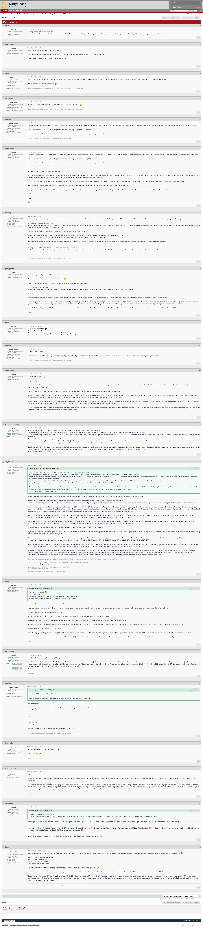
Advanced (201, 11)
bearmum (9, 803)
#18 (200, 768)
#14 (200, 581)
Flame (7, 26)
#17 (200, 743)
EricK (7, 581)
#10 (200, 345)
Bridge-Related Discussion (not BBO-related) (30, 14)
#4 (200, 98)
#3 (200, 73)
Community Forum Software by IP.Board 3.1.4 (189, 925)
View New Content (192, 14)
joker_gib (9, 743)
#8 (200, 268)
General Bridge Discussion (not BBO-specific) (58, 14)
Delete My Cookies (22, 925)
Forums (4, 10)
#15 (200, 651)
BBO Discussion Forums (9, 14)
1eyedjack (9, 462)
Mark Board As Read (33, 925)
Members (11, 10)
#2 (200, 44)
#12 (200, 424)
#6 (200, 148)
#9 (200, 322)
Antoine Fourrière (12, 424)
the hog (8, 119)
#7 (200, 213)
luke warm (9, 98)
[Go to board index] (14, 5)
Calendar (19, 10)
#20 (200, 847)
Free (7, 73)
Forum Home (13, 925)
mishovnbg (9, 651)
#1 (200, 25)
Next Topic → (197, 898)
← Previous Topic (163, 898)
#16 (200, 683)
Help (198, 7)
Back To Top (5, 925)
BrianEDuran (10, 768)
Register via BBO (177, 7)
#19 (200, 803)
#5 (200, 119)
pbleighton (9, 44)
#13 (200, 462)
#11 (200, 370)
